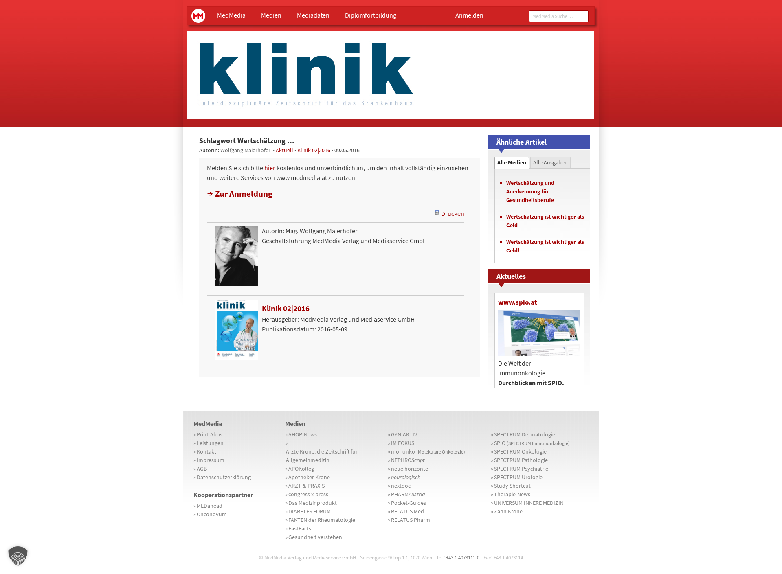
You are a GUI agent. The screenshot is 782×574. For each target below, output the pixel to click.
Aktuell (284, 150)
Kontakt (206, 451)
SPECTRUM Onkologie (520, 451)
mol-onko (428, 451)
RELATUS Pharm (410, 520)
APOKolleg (301, 468)
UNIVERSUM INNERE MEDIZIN (529, 502)
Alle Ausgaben (550, 162)
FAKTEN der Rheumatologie (321, 520)
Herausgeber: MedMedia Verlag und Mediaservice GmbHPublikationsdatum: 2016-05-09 (338, 318)
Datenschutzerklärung (224, 477)
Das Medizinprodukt (312, 502)
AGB (202, 468)
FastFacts (299, 528)
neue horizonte (409, 468)
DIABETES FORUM (309, 511)
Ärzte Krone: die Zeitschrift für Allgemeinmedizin (322, 456)
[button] (18, 556)
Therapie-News (512, 494)
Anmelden (469, 15)
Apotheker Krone (309, 477)
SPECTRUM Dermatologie (524, 434)
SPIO (532, 443)
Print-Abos (209, 434)
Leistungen (210, 443)
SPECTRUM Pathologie (521, 460)
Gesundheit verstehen (315, 537)
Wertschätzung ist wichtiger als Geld (545, 221)
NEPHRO (408, 460)
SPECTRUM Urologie (518, 477)
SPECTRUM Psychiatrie (521, 468)
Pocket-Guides (408, 502)
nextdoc (401, 485)
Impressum (210, 460)
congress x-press (308, 494)
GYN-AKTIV (404, 434)
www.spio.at (517, 302)
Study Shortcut (512, 485)
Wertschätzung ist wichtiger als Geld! (545, 246)
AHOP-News (302, 434)
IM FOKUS (402, 443)
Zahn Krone (508, 511)
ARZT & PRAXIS (306, 485)
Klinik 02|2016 (313, 150)
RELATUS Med (407, 511)
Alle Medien (511, 162)
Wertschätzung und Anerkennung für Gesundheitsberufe (530, 191)
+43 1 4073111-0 (462, 557)
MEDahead (209, 505)
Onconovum (212, 514)
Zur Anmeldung (243, 193)
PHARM (408, 494)
